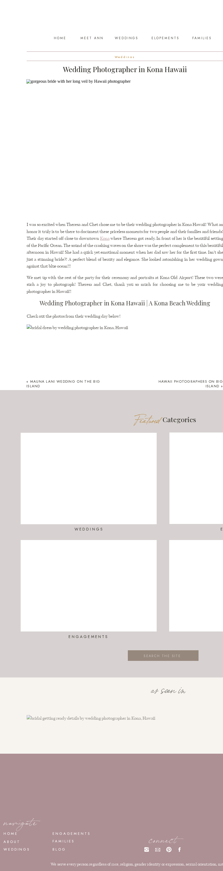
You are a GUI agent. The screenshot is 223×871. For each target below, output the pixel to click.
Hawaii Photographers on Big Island (191, 384)
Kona (105, 239)
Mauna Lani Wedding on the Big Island (63, 384)
